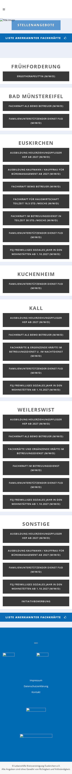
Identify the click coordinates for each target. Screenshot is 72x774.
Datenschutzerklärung (36, 686)
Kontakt (36, 692)
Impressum (36, 680)
